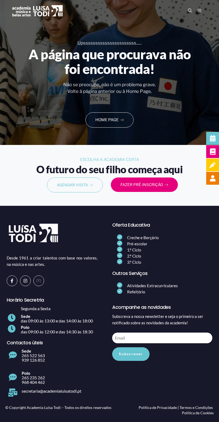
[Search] (190, 10)
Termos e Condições (196, 407)
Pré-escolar (137, 243)
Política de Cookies (198, 413)
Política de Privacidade (158, 407)
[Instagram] (25, 280)
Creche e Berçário (143, 237)
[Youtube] (38, 280)
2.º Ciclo (134, 256)
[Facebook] (12, 280)
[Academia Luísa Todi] (37, 11)
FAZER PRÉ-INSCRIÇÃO (141, 184)
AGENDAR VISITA (72, 185)
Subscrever (131, 354)
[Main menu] (199, 10)
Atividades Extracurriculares (152, 285)
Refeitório (136, 291)
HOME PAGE (107, 119)
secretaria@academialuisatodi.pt (51, 390)
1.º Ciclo (134, 249)
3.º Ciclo (134, 262)
